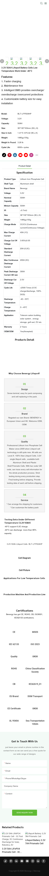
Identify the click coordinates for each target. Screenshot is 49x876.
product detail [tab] (25, 166)
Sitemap (36, 871)
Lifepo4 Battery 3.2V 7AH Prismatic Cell (35, 842)
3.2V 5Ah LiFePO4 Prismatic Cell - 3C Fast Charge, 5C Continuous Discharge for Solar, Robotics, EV (12, 850)
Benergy (28, 871)
